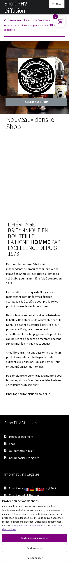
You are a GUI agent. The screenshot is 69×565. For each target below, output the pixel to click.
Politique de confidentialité (28, 525)
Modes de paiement (21, 436)
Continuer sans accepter (34, 538)
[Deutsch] (32, 489)
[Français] (27, 489)
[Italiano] (37, 489)
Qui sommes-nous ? (21, 451)
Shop (12, 444)
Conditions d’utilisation (24, 495)
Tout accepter (34, 548)
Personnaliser (35, 558)
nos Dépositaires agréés (24, 458)
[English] (41, 489)
